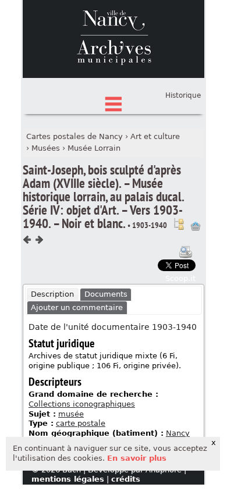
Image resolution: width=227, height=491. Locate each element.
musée (71, 414)
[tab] (53, 295)
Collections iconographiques (82, 404)
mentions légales (67, 479)
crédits (125, 479)
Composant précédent (27, 239)
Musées (45, 148)
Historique (183, 95)
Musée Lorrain (94, 148)
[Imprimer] (186, 252)
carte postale (80, 423)
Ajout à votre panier (195, 226)
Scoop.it (180, 278)
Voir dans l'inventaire (179, 224)
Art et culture (155, 136)
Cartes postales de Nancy (74, 136)
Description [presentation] (52, 294)
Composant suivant (39, 239)
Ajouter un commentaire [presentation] (77, 307)
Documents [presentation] (105, 294)
